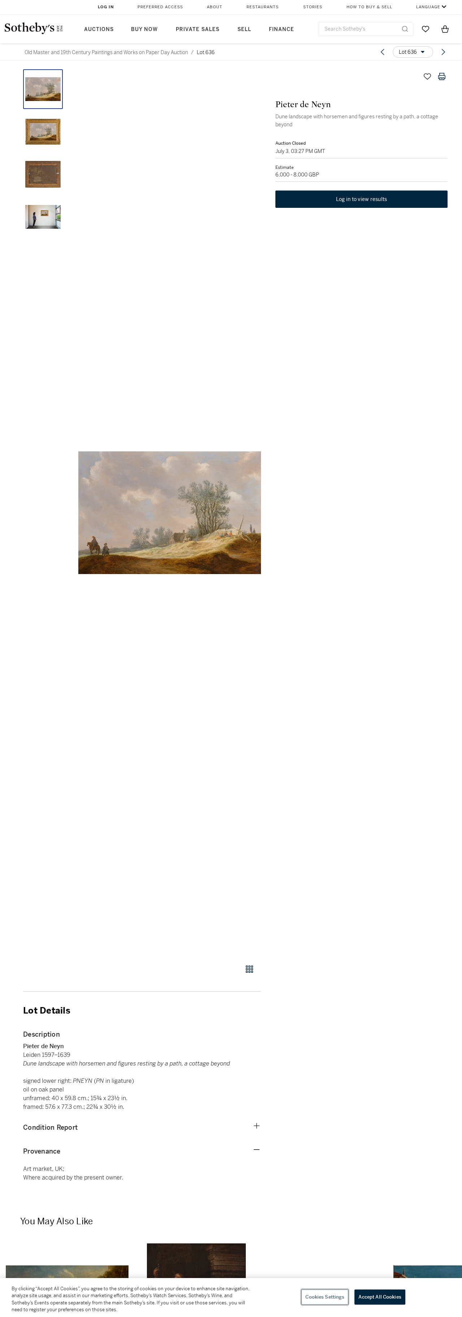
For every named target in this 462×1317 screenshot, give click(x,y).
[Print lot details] (442, 76)
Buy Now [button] (144, 29)
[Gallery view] (249, 969)
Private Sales (197, 29)
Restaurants (263, 7)
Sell (244, 29)
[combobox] (365, 29)
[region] (231, 1297)
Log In (106, 7)
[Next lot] (443, 52)
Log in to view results (361, 199)
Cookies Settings (324, 1297)
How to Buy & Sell (369, 7)
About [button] (214, 7)
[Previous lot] (382, 52)
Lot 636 (206, 52)
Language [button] (428, 7)
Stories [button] (312, 7)
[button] (169, 512)
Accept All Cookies (379, 1297)
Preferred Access (160, 7)
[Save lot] (427, 76)
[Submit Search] (405, 29)
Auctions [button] (99, 29)
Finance (281, 29)
